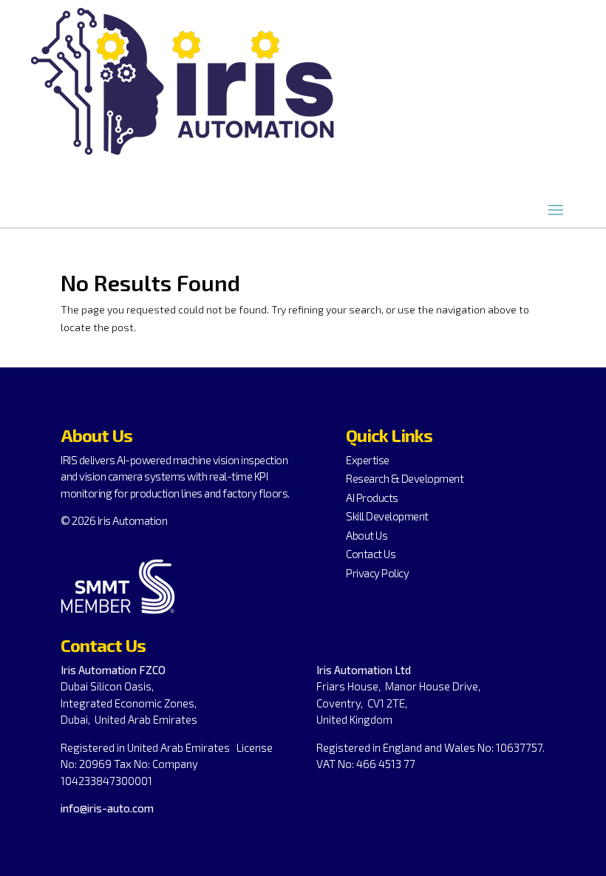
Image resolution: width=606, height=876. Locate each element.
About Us (366, 535)
